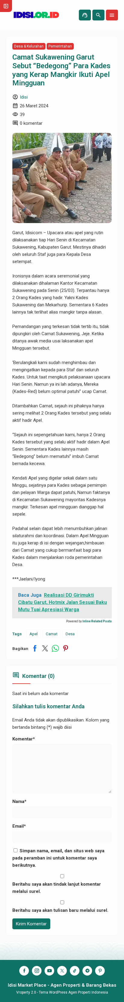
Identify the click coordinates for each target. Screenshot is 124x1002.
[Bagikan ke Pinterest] (65, 648)
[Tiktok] (74, 971)
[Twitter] (62, 971)
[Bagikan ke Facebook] (35, 648)
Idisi (24, 97)
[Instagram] (37, 971)
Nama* (19, 801)
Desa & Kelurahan (29, 46)
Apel (33, 633)
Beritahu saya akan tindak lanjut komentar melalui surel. (56, 887)
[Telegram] (87, 971)
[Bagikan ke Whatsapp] (55, 648)
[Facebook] (24, 971)
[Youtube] (49, 971)
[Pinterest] (100, 971)
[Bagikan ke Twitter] (45, 648)
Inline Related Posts (97, 621)
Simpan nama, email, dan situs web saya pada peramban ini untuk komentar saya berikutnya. (58, 858)
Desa (70, 633)
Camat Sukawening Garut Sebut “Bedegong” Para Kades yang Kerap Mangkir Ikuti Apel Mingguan (61, 70)
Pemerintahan (60, 46)
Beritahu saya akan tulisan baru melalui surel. (60, 910)
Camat (51, 633)
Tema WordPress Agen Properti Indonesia (73, 992)
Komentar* (23, 739)
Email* (19, 826)
